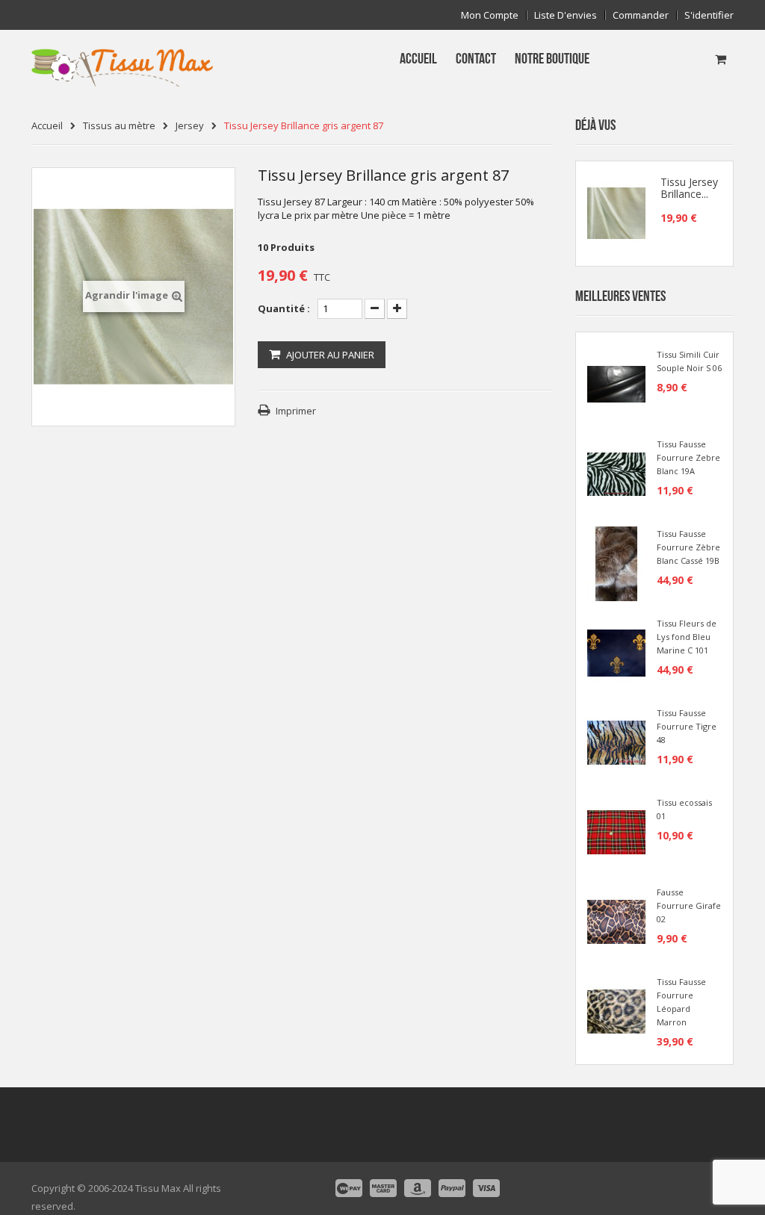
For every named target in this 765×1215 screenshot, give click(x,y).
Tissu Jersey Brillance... (689, 188)
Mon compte (489, 15)
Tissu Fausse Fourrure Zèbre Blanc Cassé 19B (688, 547)
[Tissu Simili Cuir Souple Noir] (616, 383)
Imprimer (296, 410)
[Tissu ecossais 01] (616, 831)
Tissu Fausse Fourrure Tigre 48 (686, 726)
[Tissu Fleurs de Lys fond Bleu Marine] (616, 652)
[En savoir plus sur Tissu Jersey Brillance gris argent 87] (616, 213)
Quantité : (284, 308)
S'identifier (709, 15)
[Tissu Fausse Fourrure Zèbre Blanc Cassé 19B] (616, 562)
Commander (641, 15)
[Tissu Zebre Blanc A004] (616, 472)
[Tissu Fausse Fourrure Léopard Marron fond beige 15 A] (616, 1010)
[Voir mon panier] (720, 59)
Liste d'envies (565, 15)
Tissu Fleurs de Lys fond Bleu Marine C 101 (686, 637)
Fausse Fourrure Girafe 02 (689, 905)
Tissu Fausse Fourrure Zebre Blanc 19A (688, 457)
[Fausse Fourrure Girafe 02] (616, 920)
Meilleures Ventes (620, 296)
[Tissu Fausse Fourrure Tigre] (616, 741)
